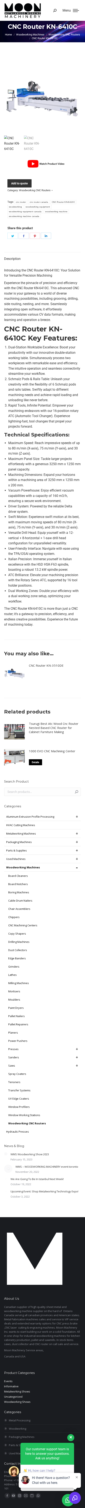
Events (8, 1381)
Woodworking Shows (17, 1402)
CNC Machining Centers (22, 925)
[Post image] (5, 1153)
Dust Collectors (17, 950)
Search (76, 792)
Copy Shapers (17, 933)
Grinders (13, 966)
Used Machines (16, 859)
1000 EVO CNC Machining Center (52, 751)
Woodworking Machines (23, 867)
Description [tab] (12, 259)
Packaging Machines (19, 842)
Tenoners (14, 1082)
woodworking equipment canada (25, 211)
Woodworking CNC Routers (35, 190)
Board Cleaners (18, 876)
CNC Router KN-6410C (63, 202)
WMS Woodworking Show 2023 (30, 1154)
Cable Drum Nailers (20, 900)
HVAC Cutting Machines (20, 825)
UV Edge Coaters (18, 1098)
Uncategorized (13, 1396)
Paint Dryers (16, 1008)
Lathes (12, 975)
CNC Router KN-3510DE (46, 665)
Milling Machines (18, 983)
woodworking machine (56, 211)
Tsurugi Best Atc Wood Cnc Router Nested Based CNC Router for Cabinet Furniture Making (53, 728)
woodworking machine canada (24, 216)
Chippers (14, 917)
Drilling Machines (19, 942)
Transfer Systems (19, 1090)
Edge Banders (17, 958)
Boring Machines (18, 892)
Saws (11, 1065)
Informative (11, 1386)
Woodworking (17, 1428)
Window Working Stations (24, 1115)
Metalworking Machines (21, 833)
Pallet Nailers (16, 1016)
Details (35, 762)
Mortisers (14, 991)
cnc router (21, 202)
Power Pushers (17, 1041)
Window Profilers (19, 1107)
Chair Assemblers (19, 909)
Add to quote (19, 183)
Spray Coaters (17, 1074)
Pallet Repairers (18, 1024)
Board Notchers (18, 884)
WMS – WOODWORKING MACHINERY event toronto (46, 1166)
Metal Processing (19, 1420)
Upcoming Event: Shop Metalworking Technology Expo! (44, 1191)
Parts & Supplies (16, 850)
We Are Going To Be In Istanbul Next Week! (37, 1179)
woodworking (15, 207)
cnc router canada (39, 202)
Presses (13, 1049)
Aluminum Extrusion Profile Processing (30, 816)
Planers (13, 1032)
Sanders (13, 1057)
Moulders (14, 999)
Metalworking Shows (17, 1391)
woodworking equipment (38, 207)
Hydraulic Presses (17, 1131)
